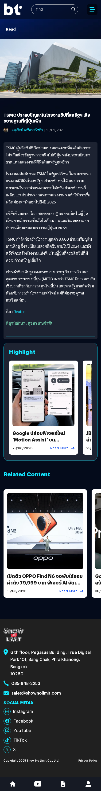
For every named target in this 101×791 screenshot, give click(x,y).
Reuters (20, 311)
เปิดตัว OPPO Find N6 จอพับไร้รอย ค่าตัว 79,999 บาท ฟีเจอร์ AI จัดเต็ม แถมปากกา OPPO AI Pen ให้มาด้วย (45, 582)
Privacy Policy (87, 760)
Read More (59, 448)
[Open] (92, 9)
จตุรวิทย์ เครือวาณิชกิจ (27, 130)
